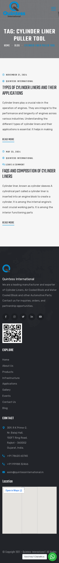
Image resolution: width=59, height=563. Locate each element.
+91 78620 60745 (17, 455)
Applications (9, 383)
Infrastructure (11, 378)
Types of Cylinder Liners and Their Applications (29, 90)
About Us (7, 365)
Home (7, 45)
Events (6, 395)
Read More (8, 139)
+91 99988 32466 (17, 464)
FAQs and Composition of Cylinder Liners (28, 174)
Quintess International (19, 81)
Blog (17, 45)
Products (7, 371)
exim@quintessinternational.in (25, 472)
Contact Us (9, 402)
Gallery (6, 389)
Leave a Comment (15, 165)
